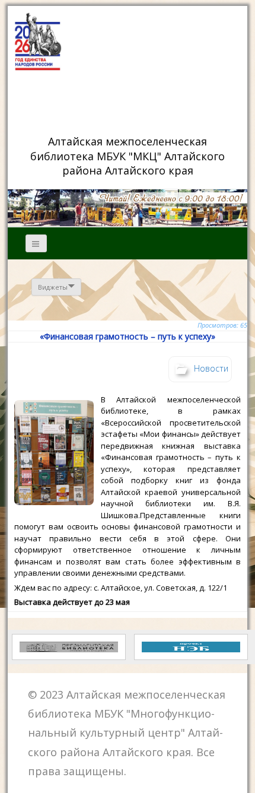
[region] (127, 207)
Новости (211, 367)
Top (241, 776)
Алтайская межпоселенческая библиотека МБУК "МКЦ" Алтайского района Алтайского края (129, 155)
